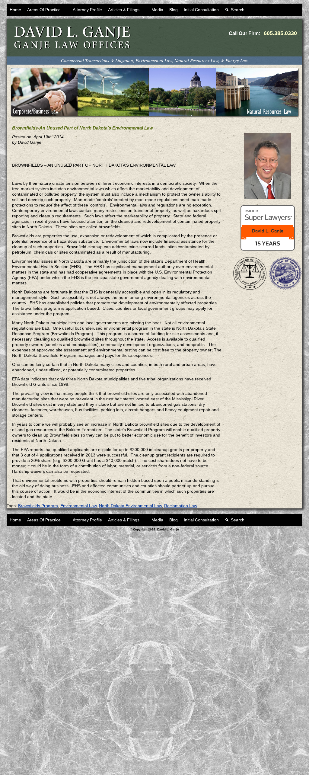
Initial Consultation (201, 9)
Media (157, 9)
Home (15, 9)
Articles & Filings (123, 9)
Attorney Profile (87, 9)
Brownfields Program (38, 505)
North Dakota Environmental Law (130, 505)
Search (237, 9)
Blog (173, 9)
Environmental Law (78, 505)
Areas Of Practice (44, 9)
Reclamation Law (180, 505)
